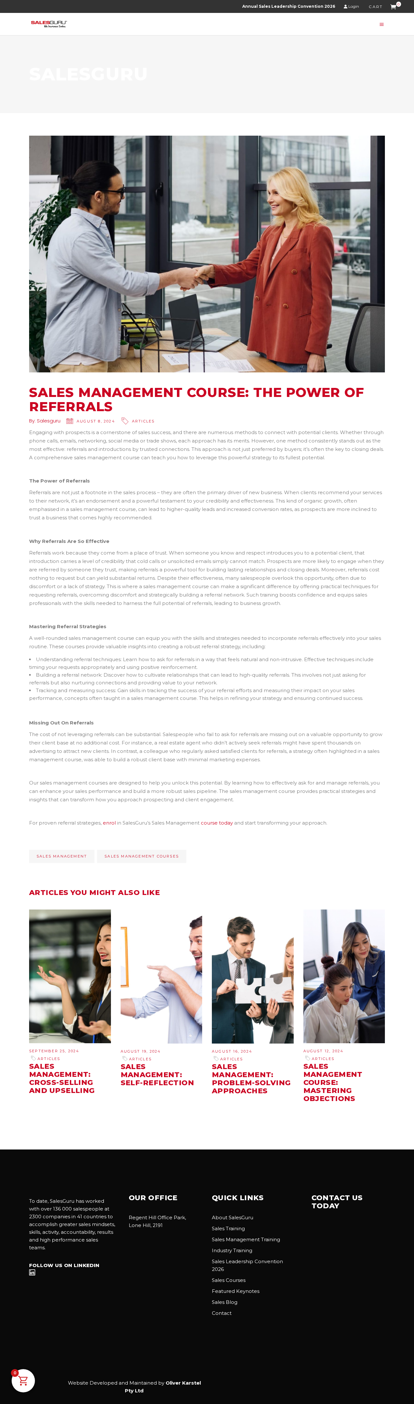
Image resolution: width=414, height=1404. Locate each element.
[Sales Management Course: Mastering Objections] (344, 976)
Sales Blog (224, 1302)
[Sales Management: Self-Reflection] (161, 977)
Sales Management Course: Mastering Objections (333, 1082)
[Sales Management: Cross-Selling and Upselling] (70, 976)
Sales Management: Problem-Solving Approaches (251, 1078)
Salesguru (48, 420)
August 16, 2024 (232, 1051)
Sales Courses (228, 1280)
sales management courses (141, 856)
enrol (109, 823)
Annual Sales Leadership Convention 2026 (288, 6)
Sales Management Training (246, 1239)
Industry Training (232, 1250)
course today (217, 823)
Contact (222, 1313)
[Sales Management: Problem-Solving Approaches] (253, 977)
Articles (143, 421)
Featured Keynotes (235, 1291)
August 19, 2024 (141, 1051)
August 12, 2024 (323, 1051)
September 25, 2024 (54, 1051)
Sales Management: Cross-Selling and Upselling (62, 1078)
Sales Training (228, 1228)
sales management (62, 856)
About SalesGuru (232, 1217)
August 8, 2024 (96, 421)
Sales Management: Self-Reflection (157, 1074)
